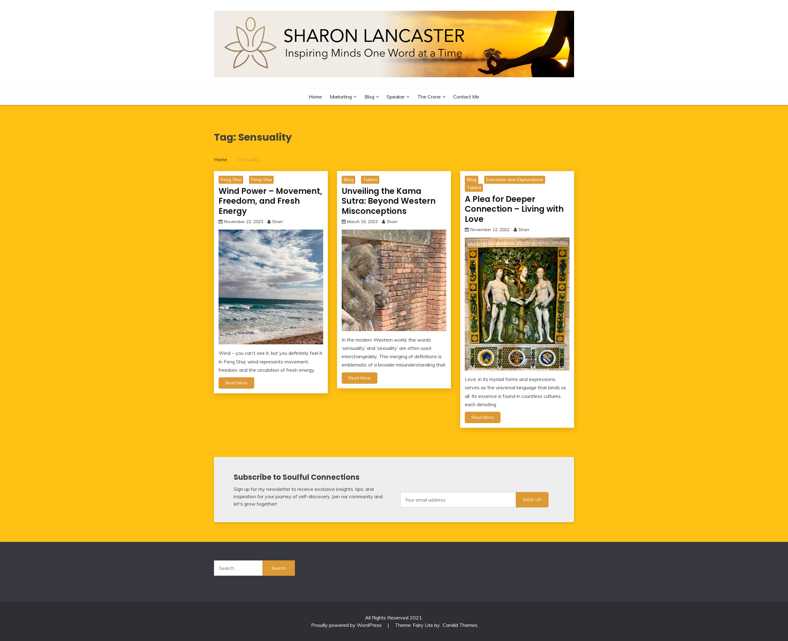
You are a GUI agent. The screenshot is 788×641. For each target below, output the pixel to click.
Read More (236, 383)
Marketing (341, 97)
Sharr (277, 221)
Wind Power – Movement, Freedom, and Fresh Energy (270, 201)
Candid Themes (460, 625)
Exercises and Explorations (514, 179)
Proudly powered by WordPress (347, 625)
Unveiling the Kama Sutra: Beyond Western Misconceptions (389, 201)
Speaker (396, 97)
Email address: (458, 499)
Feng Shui (230, 179)
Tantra (370, 179)
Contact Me (466, 97)
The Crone (429, 97)
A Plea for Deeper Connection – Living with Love (514, 209)
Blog (369, 97)
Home (315, 97)
